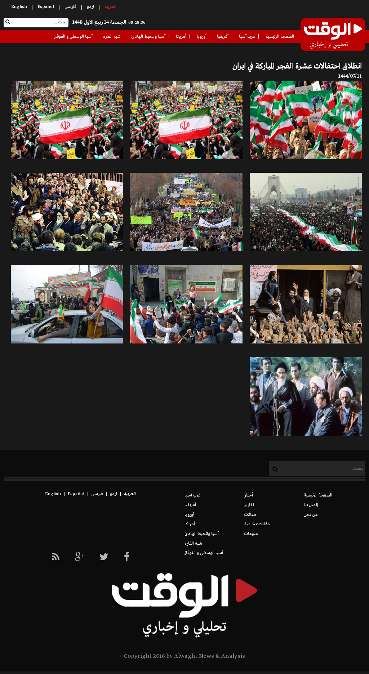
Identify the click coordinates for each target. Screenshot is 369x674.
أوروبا (201, 37)
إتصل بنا (311, 505)
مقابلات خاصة (257, 524)
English (19, 7)
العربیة (110, 7)
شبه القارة (112, 37)
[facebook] (126, 557)
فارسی (70, 7)
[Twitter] (103, 557)
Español (45, 7)
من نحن (311, 515)
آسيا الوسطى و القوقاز (73, 37)
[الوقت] (333, 35)
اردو (90, 7)
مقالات (250, 515)
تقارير (249, 505)
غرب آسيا (247, 37)
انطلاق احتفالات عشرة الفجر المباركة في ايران (297, 66)
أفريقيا (222, 37)
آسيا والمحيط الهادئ (148, 37)
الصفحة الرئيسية (280, 37)
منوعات (251, 534)
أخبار (248, 495)
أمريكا (181, 37)
